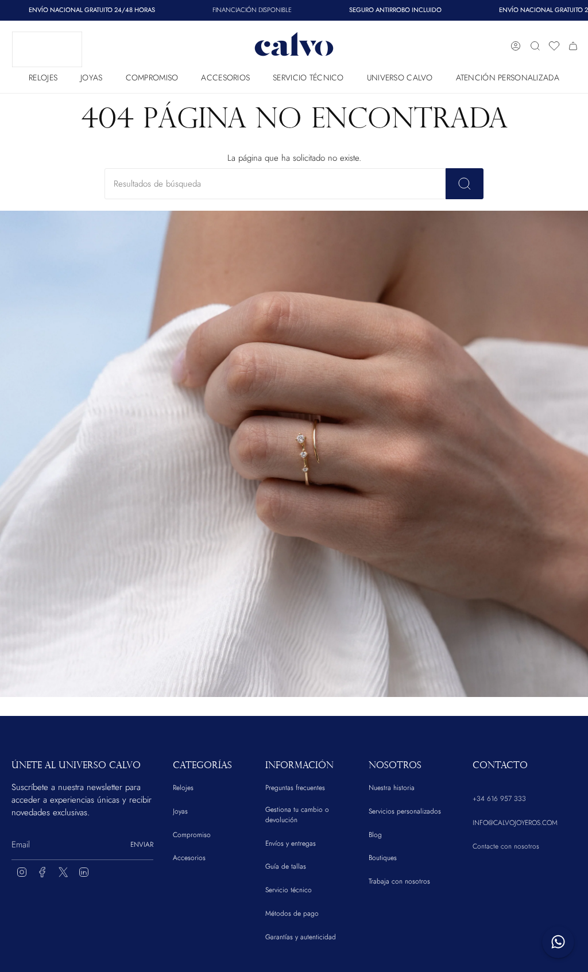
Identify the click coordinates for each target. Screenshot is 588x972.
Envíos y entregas (290, 843)
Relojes (183, 788)
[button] (43, 74)
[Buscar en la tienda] (464, 183)
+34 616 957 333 (499, 798)
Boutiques (383, 858)
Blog (375, 835)
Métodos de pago (292, 913)
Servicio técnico (288, 890)
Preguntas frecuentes (295, 788)
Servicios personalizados (405, 811)
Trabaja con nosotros (399, 881)
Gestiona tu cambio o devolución (297, 814)
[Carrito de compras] (573, 46)
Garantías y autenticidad (300, 937)
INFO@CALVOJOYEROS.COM (515, 823)
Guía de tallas (285, 866)
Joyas (180, 811)
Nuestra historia (392, 788)
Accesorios (189, 858)
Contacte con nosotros (506, 846)
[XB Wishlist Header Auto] (554, 46)
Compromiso (192, 835)
